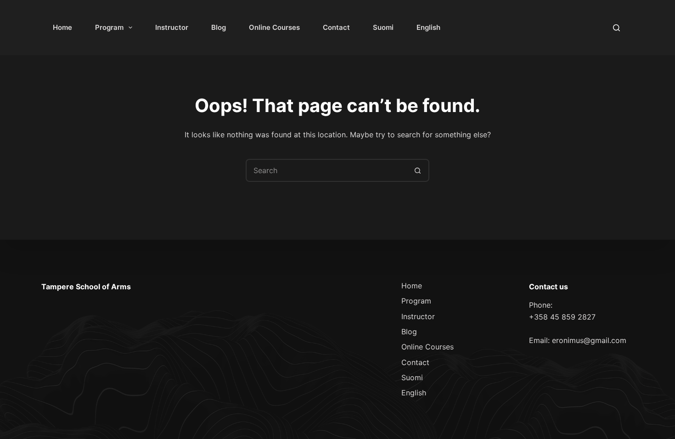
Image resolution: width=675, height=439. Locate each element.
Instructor (171, 27)
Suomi (383, 27)
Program (109, 27)
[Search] (616, 27)
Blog (218, 27)
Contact (336, 27)
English (428, 27)
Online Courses (274, 27)
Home (62, 27)
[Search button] (417, 170)
